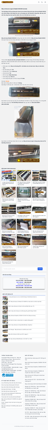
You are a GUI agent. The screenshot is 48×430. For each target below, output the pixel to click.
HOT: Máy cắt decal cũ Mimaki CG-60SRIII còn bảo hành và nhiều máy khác (24, 301)
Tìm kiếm (40, 268)
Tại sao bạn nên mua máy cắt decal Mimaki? (11, 396)
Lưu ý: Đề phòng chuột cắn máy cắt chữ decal (11, 382)
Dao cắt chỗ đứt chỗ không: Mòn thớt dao (11, 387)
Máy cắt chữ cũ (16, 359)
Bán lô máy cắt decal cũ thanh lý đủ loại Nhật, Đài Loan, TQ (21, 306)
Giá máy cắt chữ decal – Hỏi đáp (9, 389)
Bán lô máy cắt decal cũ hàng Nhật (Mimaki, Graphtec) (20, 324)
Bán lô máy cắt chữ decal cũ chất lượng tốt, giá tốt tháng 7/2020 (22, 311)
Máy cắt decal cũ (12, 357)
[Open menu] (45, 2)
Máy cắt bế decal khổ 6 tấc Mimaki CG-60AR (35, 384)
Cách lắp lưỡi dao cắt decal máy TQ (9, 391)
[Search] (39, 2)
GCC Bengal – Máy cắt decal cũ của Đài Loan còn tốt (19, 329)
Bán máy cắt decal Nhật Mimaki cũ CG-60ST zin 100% (20, 338)
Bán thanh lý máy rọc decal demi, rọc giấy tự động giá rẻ (20, 320)
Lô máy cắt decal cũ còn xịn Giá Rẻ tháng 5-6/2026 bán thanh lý (22, 296)
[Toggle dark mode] (42, 2)
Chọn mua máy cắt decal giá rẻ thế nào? (10, 385)
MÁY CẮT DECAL (29, 355)
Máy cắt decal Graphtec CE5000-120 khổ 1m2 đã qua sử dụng (22, 315)
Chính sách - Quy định (7, 362)
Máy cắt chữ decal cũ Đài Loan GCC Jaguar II (18, 334)
